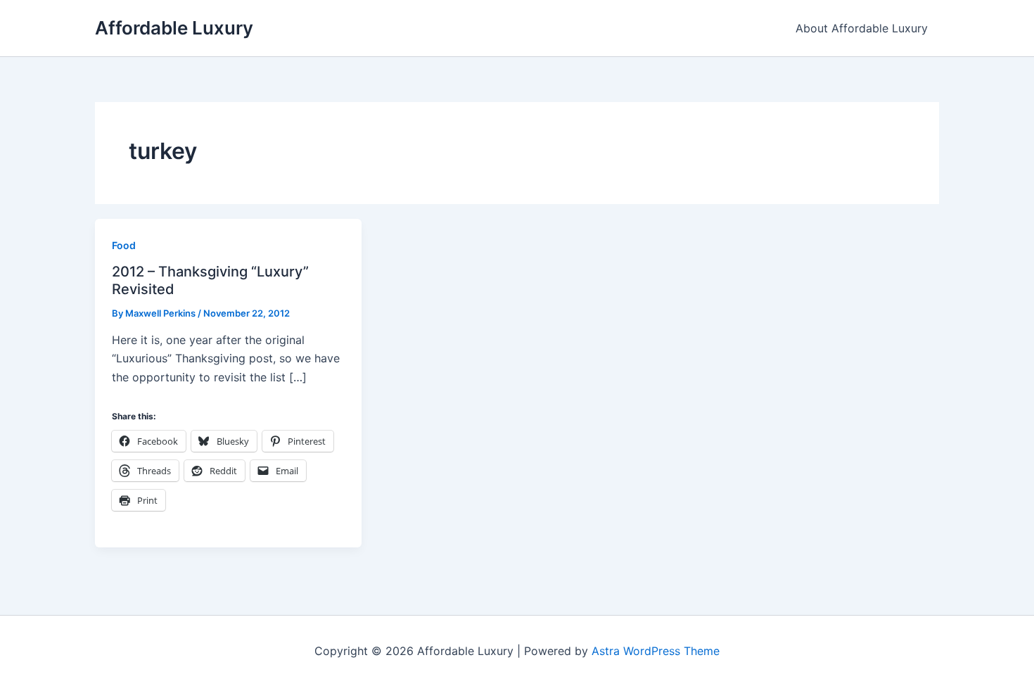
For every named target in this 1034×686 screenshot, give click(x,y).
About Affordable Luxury (862, 28)
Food (124, 245)
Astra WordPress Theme (656, 651)
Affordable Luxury (174, 28)
